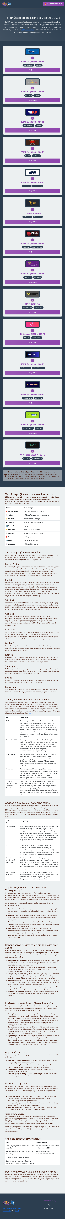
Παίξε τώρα (32, 70)
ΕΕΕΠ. (30, 713)
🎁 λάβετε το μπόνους (53, 4)
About (17, 1211)
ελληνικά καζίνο (27, 30)
